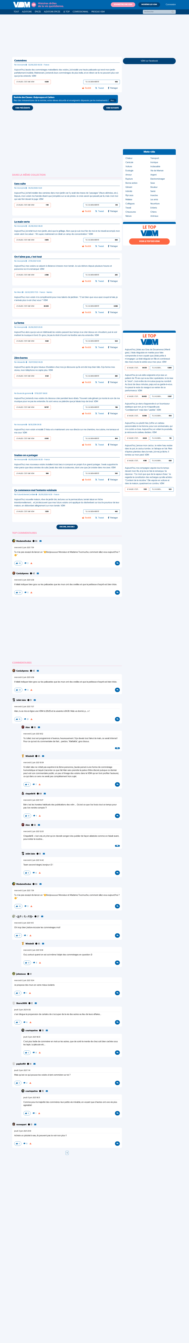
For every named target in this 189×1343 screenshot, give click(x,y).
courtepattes (31, 1031)
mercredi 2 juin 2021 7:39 (24, 548)
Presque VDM (98, 12)
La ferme (19, 323)
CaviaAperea (22, 574)
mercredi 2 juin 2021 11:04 (24, 981)
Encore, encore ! (67, 527)
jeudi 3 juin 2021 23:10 (22, 1131)
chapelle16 (30, 794)
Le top (66, 12)
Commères (20, 60)
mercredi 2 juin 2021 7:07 (24, 707)
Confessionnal (80, 12)
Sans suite (20, 184)
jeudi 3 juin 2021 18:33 (31, 1037)
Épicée (38, 12)
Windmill (29, 756)
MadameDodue (23, 541)
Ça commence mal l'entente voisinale (35, 490)
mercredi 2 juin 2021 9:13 (24, 923)
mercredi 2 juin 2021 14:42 (33, 860)
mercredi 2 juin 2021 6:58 (24, 580)
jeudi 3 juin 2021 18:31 (31, 1098)
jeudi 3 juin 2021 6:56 (22, 1010)
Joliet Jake (21, 700)
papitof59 (21, 1064)
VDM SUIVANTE (112, 108)
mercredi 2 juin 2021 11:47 (33, 800)
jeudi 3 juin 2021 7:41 (22, 1070)
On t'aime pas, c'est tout (28, 257)
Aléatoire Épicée (52, 12)
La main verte (22, 222)
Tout (16, 12)
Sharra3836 (21, 1003)
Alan (27, 728)
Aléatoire (27, 12)
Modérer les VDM (149, 5)
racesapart (21, 1125)
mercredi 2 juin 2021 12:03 (33, 832)
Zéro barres (21, 358)
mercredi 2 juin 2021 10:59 (33, 763)
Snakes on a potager (26, 455)
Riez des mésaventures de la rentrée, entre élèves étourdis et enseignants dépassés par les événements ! (64, 99)
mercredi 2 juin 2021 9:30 (33, 950)
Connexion (171, 5)
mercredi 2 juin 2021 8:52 (33, 734)
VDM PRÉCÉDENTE (22, 108)
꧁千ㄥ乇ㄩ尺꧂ (24, 917)
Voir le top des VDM (149, 241)
